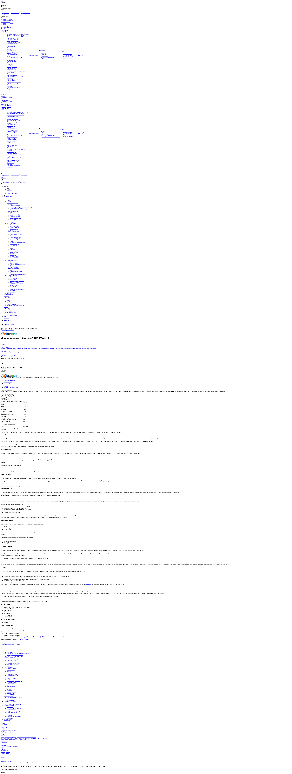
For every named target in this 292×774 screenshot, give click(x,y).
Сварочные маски (5, 352)
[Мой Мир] (6, 334)
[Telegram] (16, 334)
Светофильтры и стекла (17, 356)
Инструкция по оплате (7, 643)
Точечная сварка (86, 348)
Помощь (3, 749)
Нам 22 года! (4, 727)
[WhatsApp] (12, 334)
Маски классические (6, 356)
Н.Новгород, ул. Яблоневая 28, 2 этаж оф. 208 (30, 636)
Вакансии (3, 745)
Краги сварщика (14, 352)
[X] (8, 334)
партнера (88, 584)
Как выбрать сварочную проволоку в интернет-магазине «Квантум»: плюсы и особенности (24, 738)
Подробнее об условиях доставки (10, 644)
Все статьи (3, 735)
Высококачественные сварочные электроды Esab (13, 739)
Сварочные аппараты (15, 205)
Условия (9, 309)
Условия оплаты (5, 750)
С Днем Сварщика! (6, 732)
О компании (4, 742)
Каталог (9, 201)
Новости (3, 743)
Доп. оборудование (15, 278)
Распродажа (93, 348)
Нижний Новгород (12, 193)
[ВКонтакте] (1, 334)
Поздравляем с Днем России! (8, 730)
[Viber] (10, 334)
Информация (4, 748)
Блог (2, 756)
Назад (8, 188)
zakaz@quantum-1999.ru (8, 330)
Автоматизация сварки (16, 271)
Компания (9, 298)
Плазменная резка (14, 263)
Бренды (3, 757)
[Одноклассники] (4, 334)
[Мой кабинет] (1, 173)
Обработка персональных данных (9, 746)
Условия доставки (5, 752)
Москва (9, 192)
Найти (2, 772)
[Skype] (14, 334)
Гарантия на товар (5, 753)
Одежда (20, 352)
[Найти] (1, 11)
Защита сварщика (14, 226)
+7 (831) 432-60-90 (24, 639)
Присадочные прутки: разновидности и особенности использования (18, 737)
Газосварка (12, 249)
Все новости (4, 724)
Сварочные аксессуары (16, 234)
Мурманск (9, 190)
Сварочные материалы (16, 214)
